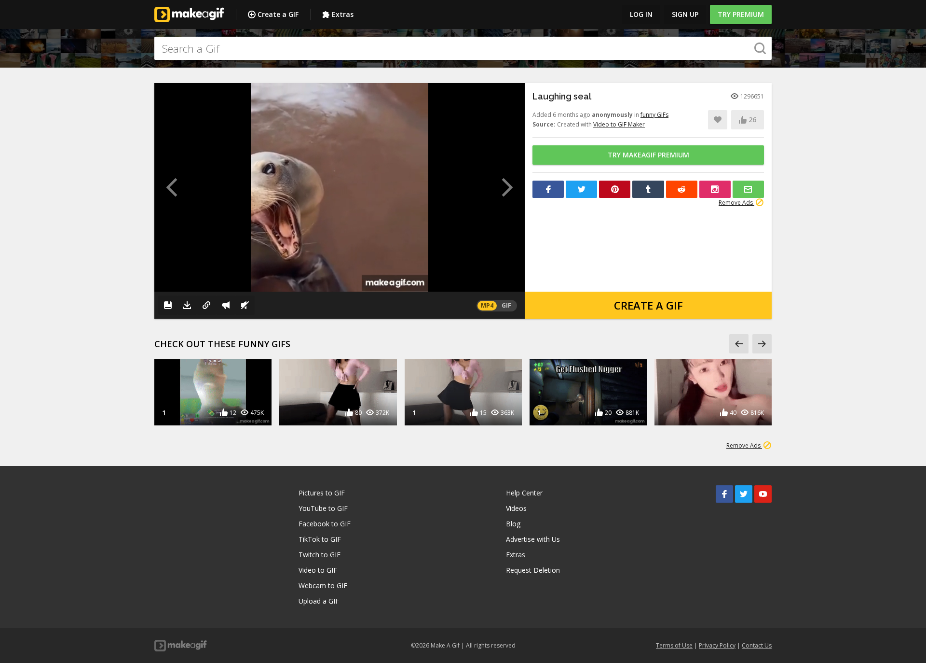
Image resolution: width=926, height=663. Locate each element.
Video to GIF (318, 570)
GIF (506, 305)
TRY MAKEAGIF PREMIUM (648, 154)
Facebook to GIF (325, 523)
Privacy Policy (717, 645)
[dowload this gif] (187, 305)
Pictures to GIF (322, 492)
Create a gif (648, 305)
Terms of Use (674, 645)
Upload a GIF (319, 601)
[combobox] (463, 48)
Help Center (524, 492)
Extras (343, 14)
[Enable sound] (245, 305)
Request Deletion (533, 570)
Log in (641, 14)
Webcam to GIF (323, 585)
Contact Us (757, 645)
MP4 (487, 305)
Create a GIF (278, 14)
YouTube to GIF (323, 508)
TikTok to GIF (320, 539)
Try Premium (741, 14)
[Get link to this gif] (206, 305)
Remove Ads (736, 202)
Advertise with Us (533, 539)
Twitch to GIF (319, 554)
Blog (513, 523)
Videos (516, 508)
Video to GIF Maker (619, 124)
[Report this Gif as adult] (225, 305)
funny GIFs (654, 115)
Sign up (685, 14)
